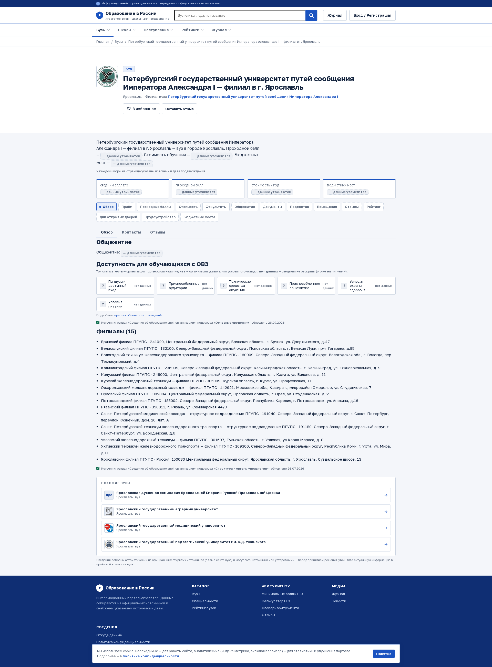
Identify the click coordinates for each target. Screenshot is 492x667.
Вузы (101, 30)
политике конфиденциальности (151, 656)
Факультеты (216, 207)
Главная (102, 42)
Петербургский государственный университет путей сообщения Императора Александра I (253, 96)
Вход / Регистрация (372, 15)
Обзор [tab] (107, 232)
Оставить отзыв (179, 109)
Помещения (327, 207)
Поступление (156, 30)
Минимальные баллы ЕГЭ (282, 594)
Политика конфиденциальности (123, 642)
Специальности (205, 601)
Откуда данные (109, 635)
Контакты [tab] (131, 232)
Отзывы (268, 615)
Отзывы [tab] (157, 232)
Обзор (108, 207)
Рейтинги (190, 30)
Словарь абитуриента (280, 608)
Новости (339, 601)
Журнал (334, 15)
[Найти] (311, 15)
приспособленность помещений (138, 315)
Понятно (384, 654)
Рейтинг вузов (204, 608)
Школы (124, 30)
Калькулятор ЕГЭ (276, 601)
